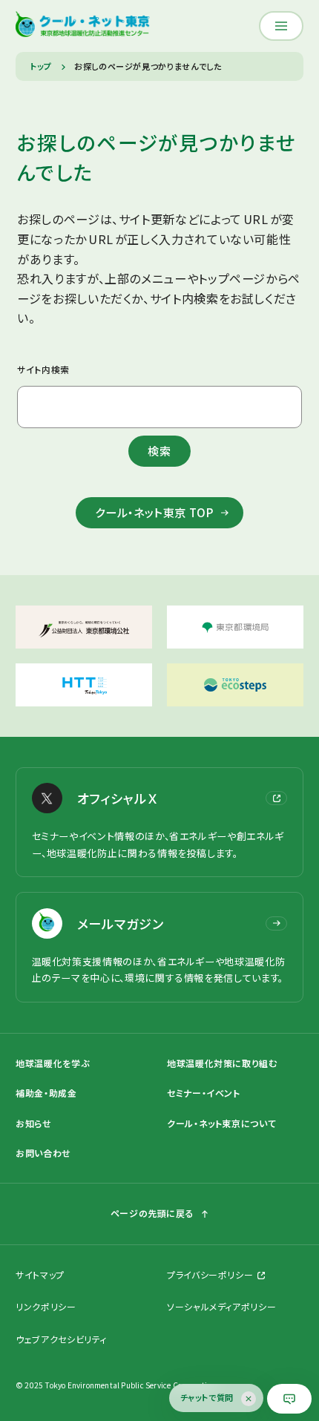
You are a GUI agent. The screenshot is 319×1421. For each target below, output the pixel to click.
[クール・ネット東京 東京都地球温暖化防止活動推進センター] (83, 26)
